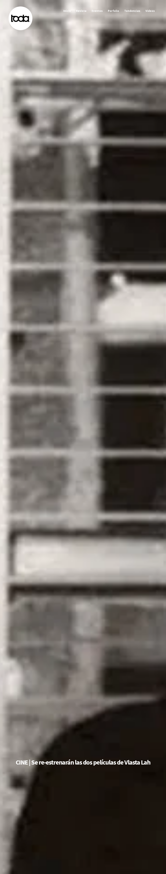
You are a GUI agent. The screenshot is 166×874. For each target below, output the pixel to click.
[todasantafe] (20, 29)
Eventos (97, 11)
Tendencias (132, 11)
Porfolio (113, 11)
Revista (81, 11)
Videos (150, 11)
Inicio (67, 11)
